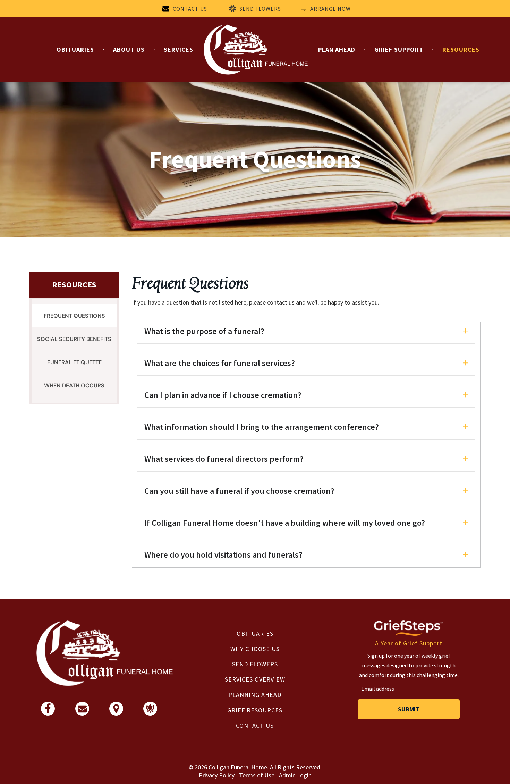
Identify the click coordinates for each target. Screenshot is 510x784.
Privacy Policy (217, 775)
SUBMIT (408, 709)
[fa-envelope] (82, 711)
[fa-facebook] (48, 712)
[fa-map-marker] (116, 712)
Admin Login (295, 775)
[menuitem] (76, 49)
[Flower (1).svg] (150, 711)
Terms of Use (256, 775)
